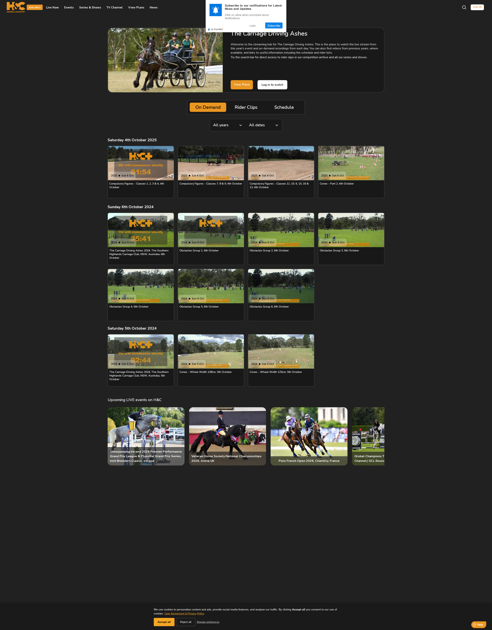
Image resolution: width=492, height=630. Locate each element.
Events (69, 7)
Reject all (185, 621)
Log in (477, 7)
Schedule (284, 107)
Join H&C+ (35, 7)
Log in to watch (272, 85)
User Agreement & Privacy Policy (184, 613)
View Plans (136, 7)
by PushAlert (217, 29)
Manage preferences (208, 622)
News (154, 7)
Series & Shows (90, 7)
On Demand (208, 107)
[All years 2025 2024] (228, 125)
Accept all (164, 621)
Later (252, 25)
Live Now (52, 7)
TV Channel (114, 7)
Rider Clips (246, 107)
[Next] (378, 436)
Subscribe (274, 25)
